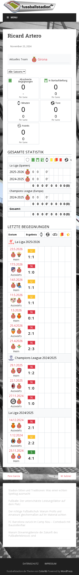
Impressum (50, 563)
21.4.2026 (16, 341)
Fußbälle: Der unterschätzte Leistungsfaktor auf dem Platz (36, 502)
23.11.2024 (16, 450)
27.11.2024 (16, 396)
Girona (42, 59)
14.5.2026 (16, 280)
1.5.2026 (16, 310)
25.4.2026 (16, 325)
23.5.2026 (16, 249)
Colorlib (43, 571)
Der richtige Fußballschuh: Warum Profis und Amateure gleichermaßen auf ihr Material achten (37, 513)
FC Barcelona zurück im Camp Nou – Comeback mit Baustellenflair (39, 523)
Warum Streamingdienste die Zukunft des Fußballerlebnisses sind (33, 534)
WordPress (66, 571)
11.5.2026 (16, 295)
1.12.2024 (16, 435)
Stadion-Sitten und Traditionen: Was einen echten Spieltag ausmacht (37, 492)
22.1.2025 (16, 380)
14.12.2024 (16, 420)
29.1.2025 (16, 365)
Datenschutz (31, 563)
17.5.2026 (16, 264)
